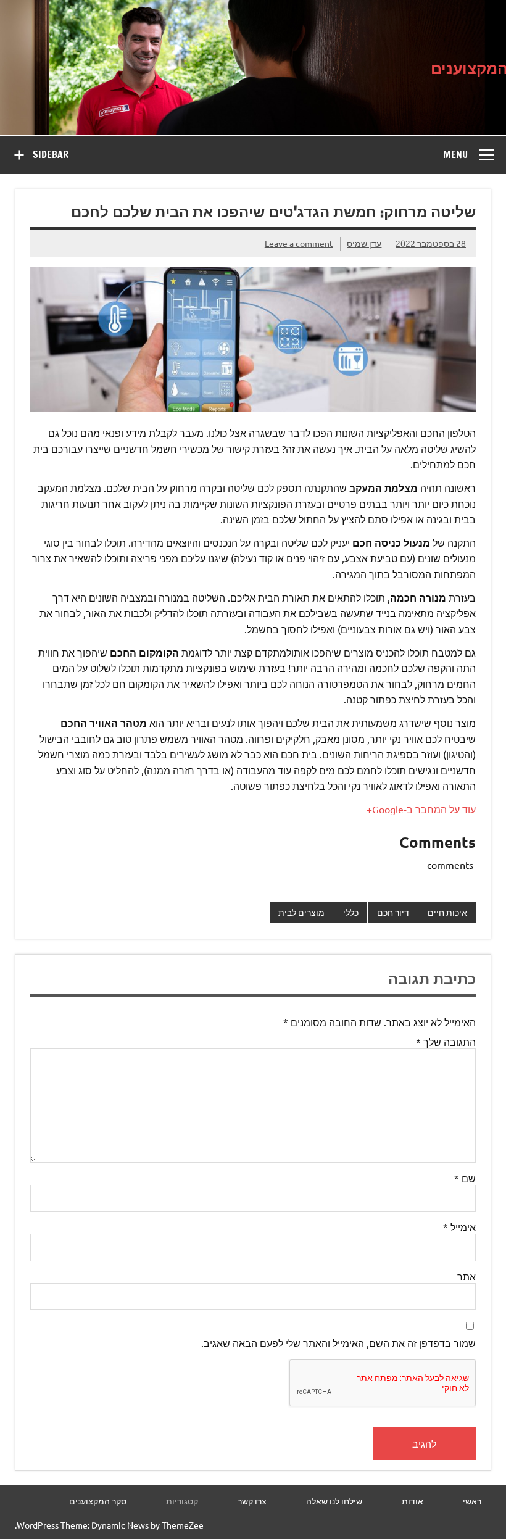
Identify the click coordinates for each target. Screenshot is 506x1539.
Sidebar (50, 154)
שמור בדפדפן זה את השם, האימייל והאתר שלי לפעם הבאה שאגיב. (338, 1343)
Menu (455, 154)
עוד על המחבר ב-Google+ (421, 809)
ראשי (472, 1500)
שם (465, 1178)
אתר (466, 1276)
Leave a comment (299, 243)
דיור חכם (393, 912)
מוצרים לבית (301, 912)
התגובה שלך (446, 1042)
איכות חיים (447, 912)
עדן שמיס (364, 243)
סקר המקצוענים (97, 1500)
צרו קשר (252, 1500)
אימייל (459, 1227)
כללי (351, 912)
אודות (412, 1500)
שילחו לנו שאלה (334, 1500)
